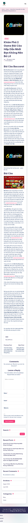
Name (6, 393)
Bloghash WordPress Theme (18, 511)
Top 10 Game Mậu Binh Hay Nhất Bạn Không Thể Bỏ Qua (13, 464)
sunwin (2, 518)
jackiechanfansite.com (9, 82)
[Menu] (25, 3)
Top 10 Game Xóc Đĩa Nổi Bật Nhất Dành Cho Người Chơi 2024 (12, 459)
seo (6, 337)
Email (6, 400)
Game (6, 38)
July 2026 (5, 487)
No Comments (9, 60)
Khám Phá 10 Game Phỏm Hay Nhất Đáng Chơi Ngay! (12, 444)
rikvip (1, 515)
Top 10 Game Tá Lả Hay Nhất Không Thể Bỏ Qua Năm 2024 (13, 454)
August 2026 (6, 484)
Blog (4, 497)
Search (6, 430)
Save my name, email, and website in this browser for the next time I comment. (13, 416)
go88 (1, 521)
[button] (8, 339)
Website (6, 408)
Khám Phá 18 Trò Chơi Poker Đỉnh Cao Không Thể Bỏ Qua (13, 449)
